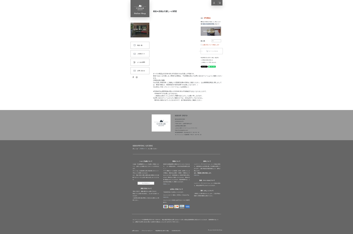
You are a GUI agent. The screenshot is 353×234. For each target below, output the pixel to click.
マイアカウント (146, 183)
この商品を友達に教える (207, 60)
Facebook (133, 77)
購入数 (203, 41)
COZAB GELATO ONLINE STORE (140, 8)
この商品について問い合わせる (208, 62)
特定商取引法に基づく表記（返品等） (210, 57)
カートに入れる (213, 51)
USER (214, 3)
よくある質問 (141, 62)
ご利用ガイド (141, 54)
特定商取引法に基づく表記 (162, 230)
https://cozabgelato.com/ (181, 130)
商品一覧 (139, 45)
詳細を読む (166, 197)
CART (219, 3)
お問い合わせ (141, 70)
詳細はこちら (166, 184)
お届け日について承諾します (211, 44)
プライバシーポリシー (147, 230)
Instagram (137, 77)
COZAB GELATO (176, 230)
